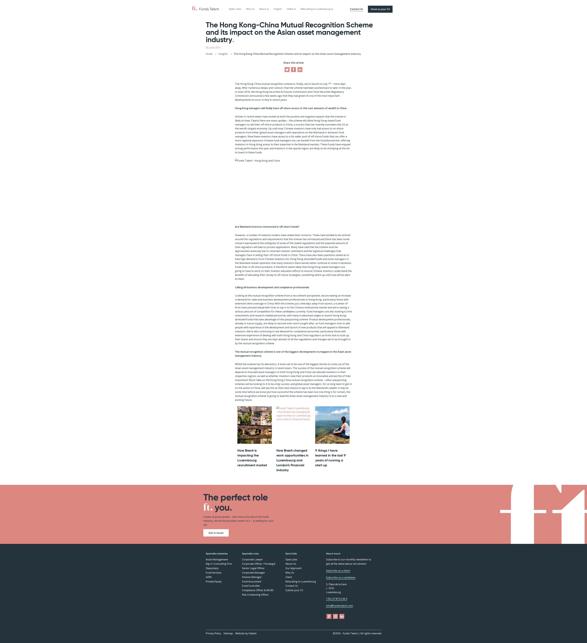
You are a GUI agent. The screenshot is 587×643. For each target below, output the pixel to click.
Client (288, 577)
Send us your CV (380, 9)
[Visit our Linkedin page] (299, 69)
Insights (277, 8)
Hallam (253, 633)
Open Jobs (235, 8)
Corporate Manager (253, 572)
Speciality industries (217, 553)
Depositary (212, 568)
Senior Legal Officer (253, 568)
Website (240, 633)
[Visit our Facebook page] (293, 69)
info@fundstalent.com (339, 605)
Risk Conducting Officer (255, 594)
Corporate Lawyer (252, 559)
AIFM (209, 577)
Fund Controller (251, 585)
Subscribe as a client (338, 570)
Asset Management (217, 559)
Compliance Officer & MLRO (257, 590)
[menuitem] (235, 9)
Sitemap (228, 633)
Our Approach (293, 568)
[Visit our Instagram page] (335, 616)
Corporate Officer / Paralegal (258, 563)
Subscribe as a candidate (340, 577)
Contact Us (356, 9)
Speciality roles (250, 553)
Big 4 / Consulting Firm (219, 563)
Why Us (250, 8)
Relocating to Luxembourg (315, 8)
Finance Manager (252, 577)
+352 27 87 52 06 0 (336, 598)
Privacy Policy (213, 633)
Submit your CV (294, 590)
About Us (290, 563)
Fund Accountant (251, 581)
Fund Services (213, 572)
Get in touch (216, 533)
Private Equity (214, 581)
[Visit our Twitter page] (287, 69)
